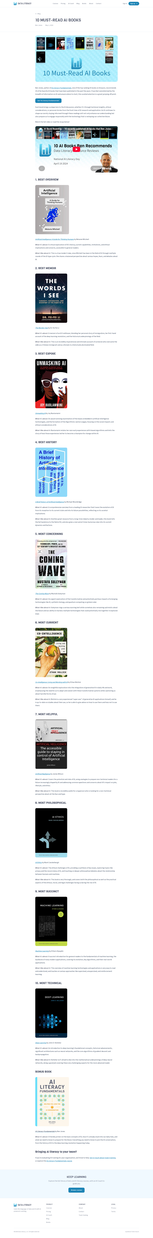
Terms (113, 1211)
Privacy (113, 1208)
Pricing (63, 3)
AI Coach (71, 3)
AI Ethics (38, 862)
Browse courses (76, 1190)
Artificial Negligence (42, 774)
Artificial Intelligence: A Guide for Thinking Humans (54, 239)
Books (84, 3)
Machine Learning (42, 951)
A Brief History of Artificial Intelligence (49, 502)
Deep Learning (40, 1043)
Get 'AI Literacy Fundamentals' (48, 101)
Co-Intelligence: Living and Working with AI (51, 682)
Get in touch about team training (103, 1158)
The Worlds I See (41, 328)
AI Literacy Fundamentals (61, 88)
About (91, 3)
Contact (98, 3)
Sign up (132, 3)
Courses (55, 3)
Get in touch (135, 1232)
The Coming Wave (42, 593)
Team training (83, 1215)
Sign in (125, 3)
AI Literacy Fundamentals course (59, 1161)
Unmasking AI (40, 413)
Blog (78, 3)
